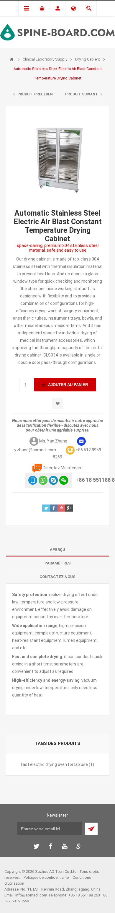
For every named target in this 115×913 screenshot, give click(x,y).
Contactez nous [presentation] (57, 577)
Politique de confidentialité (46, 877)
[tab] (57, 549)
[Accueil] (12, 59)
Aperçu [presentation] (57, 549)
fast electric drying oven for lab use (54, 764)
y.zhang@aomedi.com (35, 449)
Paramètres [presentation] (58, 563)
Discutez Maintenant (63, 468)
